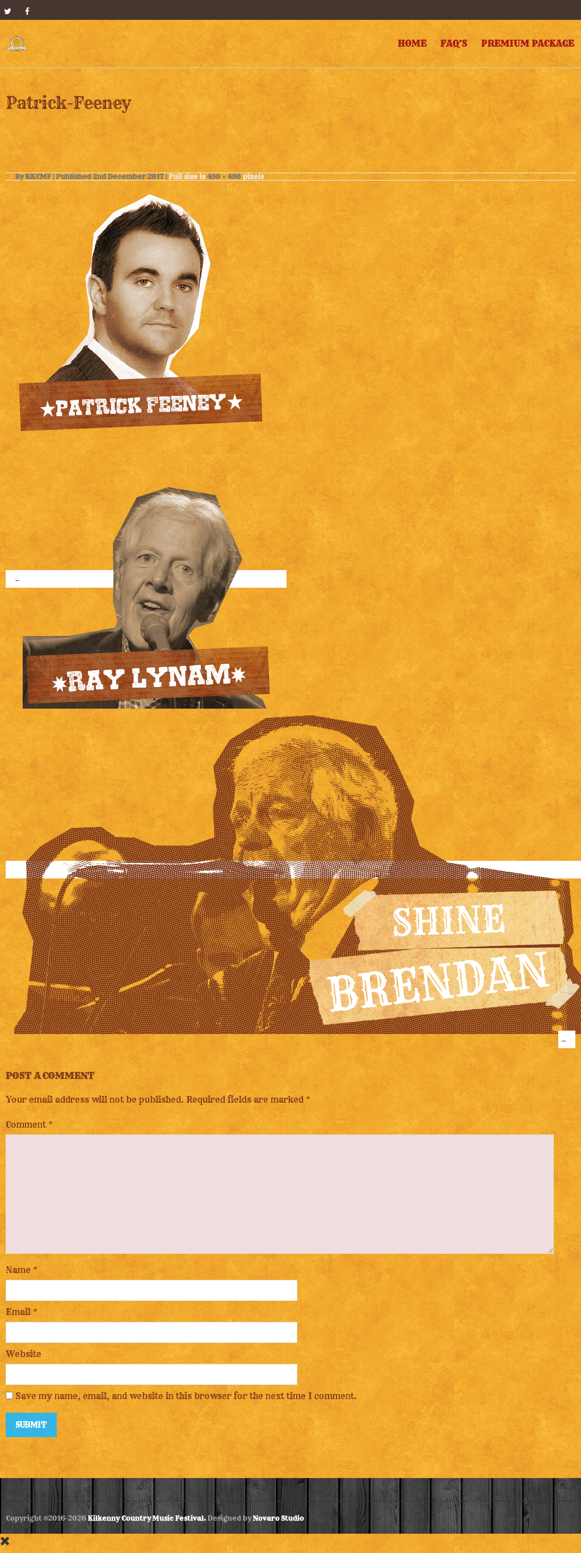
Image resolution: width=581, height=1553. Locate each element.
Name (18, 1270)
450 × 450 (224, 176)
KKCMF (38, 176)
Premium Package (527, 43)
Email (18, 1312)
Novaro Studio (278, 1518)
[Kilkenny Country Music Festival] (17, 44)
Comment (29, 1124)
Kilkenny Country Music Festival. (147, 1518)
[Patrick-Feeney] (143, 305)
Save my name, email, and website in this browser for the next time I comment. (186, 1396)
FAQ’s (454, 43)
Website (23, 1354)
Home (412, 43)
